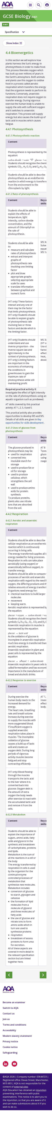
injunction (41, 1090)
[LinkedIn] (5, 1064)
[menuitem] (30, 5)
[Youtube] (14, 1064)
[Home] (7, 5)
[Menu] (30, 5)
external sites (21, 1086)
